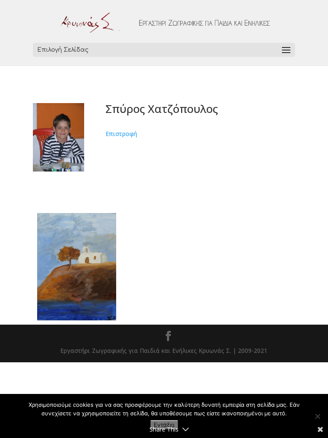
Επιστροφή (121, 134)
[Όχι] (317, 416)
